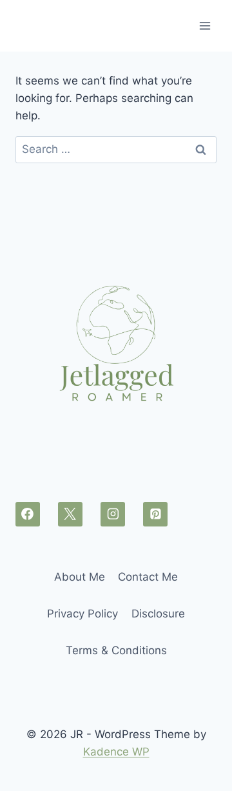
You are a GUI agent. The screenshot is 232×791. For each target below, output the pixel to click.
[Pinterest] (155, 514)
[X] (70, 514)
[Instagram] (113, 514)
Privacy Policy (82, 613)
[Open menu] (205, 25)
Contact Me (148, 576)
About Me (79, 576)
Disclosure (158, 613)
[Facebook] (27, 514)
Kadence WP (116, 751)
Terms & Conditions (116, 650)
